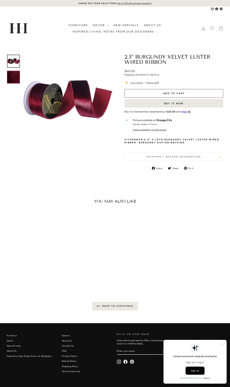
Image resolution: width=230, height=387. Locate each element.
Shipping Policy (70, 366)
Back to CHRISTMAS (117, 306)
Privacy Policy (69, 356)
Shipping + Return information (174, 156)
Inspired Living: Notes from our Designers (113, 31)
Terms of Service (71, 371)
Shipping (129, 74)
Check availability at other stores (150, 129)
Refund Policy (69, 361)
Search (65, 335)
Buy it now (174, 103)
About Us (152, 25)
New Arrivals (126, 25)
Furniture (78, 25)
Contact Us (68, 345)
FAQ (64, 350)
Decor (99, 25)
